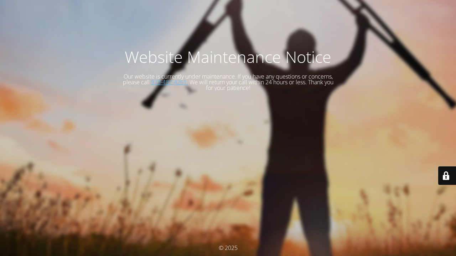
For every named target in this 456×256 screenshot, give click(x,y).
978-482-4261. (169, 82)
